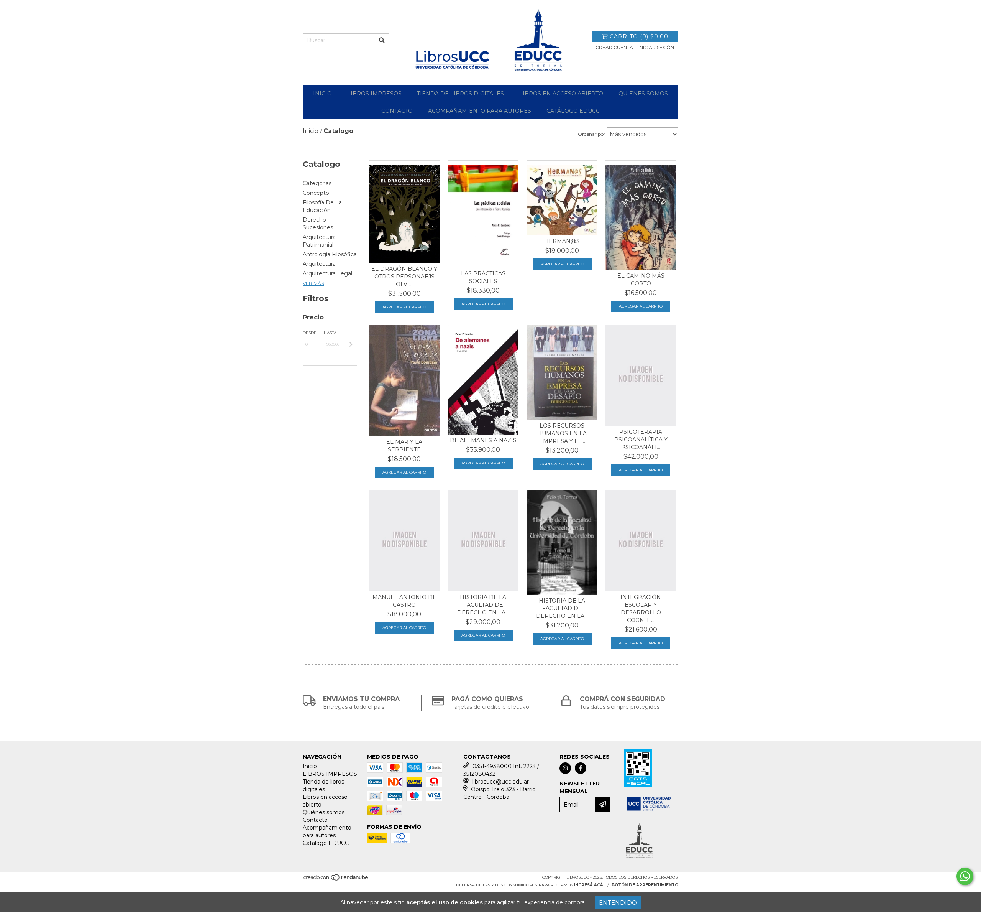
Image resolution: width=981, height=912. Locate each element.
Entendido (618, 902)
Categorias (317, 183)
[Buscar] (381, 40)
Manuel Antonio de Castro (404, 601)
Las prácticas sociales (483, 277)
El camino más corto (640, 279)
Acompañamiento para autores (479, 110)
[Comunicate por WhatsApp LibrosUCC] (964, 876)
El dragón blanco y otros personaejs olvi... (404, 276)
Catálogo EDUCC (573, 110)
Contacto (397, 110)
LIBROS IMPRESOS (374, 93)
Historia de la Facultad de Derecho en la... (483, 605)
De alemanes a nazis (483, 440)
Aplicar (350, 344)
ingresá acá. (589, 884)
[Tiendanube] (336, 879)
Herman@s (562, 241)
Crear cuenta (614, 47)
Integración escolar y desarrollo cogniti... (640, 609)
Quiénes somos (643, 93)
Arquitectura (319, 263)
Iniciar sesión (656, 47)
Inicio (322, 93)
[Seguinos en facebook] (580, 768)
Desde (310, 332)
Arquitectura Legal (327, 273)
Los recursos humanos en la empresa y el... (562, 433)
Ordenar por (591, 134)
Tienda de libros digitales (460, 93)
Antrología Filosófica (330, 254)
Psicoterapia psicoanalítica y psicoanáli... (641, 439)
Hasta (330, 332)
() (639, 36)
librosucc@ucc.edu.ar (500, 781)
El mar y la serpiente (404, 445)
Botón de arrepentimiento (645, 884)
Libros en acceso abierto (561, 93)
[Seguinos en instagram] (565, 768)
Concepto (316, 192)
